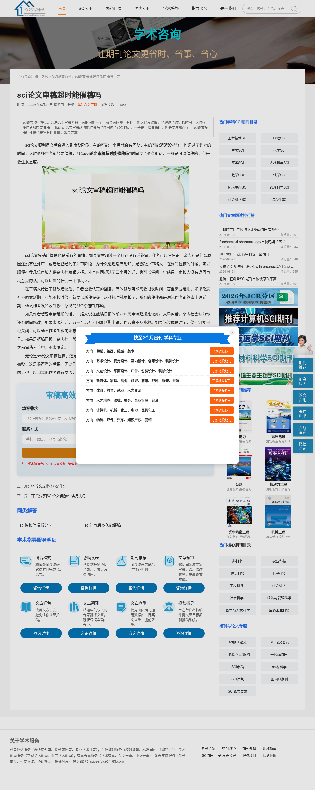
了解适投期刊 (221, 351)
